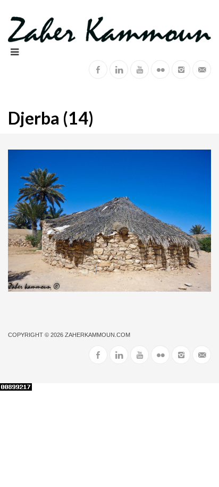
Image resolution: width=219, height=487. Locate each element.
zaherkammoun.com (97, 335)
